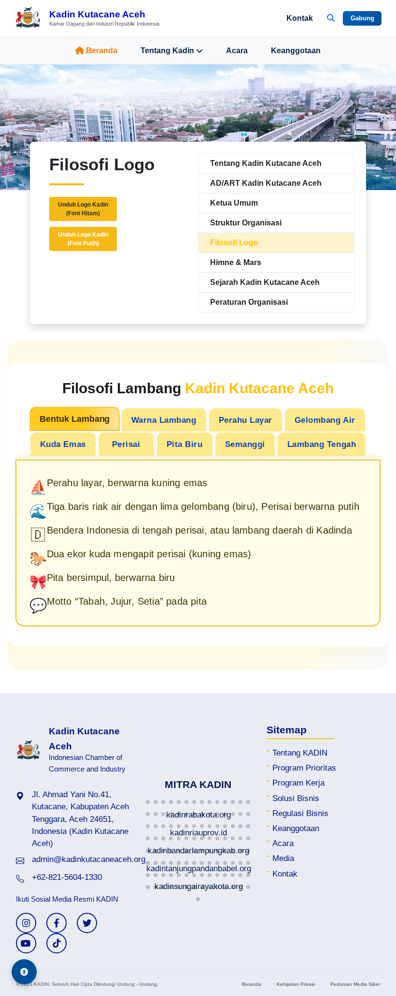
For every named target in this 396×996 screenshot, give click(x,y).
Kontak (299, 18)
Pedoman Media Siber (355, 984)
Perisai (126, 444)
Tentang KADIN (299, 753)
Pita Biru (185, 444)
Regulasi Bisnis (300, 813)
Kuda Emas (63, 444)
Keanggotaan (296, 50)
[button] (148, 802)
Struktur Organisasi (246, 223)
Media (283, 858)
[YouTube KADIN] (26, 943)
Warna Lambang (164, 420)
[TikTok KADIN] (56, 943)
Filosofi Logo (234, 242)
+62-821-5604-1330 (67, 877)
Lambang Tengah (321, 444)
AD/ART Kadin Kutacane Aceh (266, 183)
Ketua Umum (234, 203)
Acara (237, 50)
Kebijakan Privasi (296, 984)
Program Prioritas (304, 768)
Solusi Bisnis (295, 798)
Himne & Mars (235, 262)
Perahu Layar (245, 420)
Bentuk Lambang (75, 419)
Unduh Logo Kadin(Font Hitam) (83, 209)
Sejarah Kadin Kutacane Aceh (265, 282)
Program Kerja (298, 783)
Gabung (362, 18)
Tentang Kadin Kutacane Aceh (266, 163)
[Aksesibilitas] (24, 971)
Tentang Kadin (167, 50)
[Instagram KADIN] (26, 923)
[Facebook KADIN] (56, 923)
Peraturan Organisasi (249, 302)
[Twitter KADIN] (87, 923)
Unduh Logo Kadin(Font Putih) (83, 239)
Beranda (101, 50)
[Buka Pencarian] (330, 18)
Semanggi (245, 444)
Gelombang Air (325, 420)
